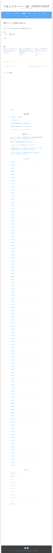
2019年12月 (12, 381)
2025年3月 (12, 205)
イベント (12, 479)
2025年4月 (12, 202)
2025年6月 (12, 199)
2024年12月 (12, 211)
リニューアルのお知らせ (15, 152)
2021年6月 (12, 341)
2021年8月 (12, 335)
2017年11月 (12, 456)
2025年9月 (12, 189)
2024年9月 (12, 220)
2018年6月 (12, 434)
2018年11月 (12, 418)
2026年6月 (12, 165)
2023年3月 (12, 276)
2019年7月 (12, 394)
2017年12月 (12, 452)
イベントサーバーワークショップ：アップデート (20, 129)
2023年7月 (12, 264)
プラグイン (12, 494)
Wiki (40, 13)
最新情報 (23, 13)
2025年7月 (12, 196)
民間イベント (13, 503)
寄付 (44, 13)
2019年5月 (12, 400)
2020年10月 (12, 366)
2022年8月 (12, 298)
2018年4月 (12, 440)
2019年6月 (12, 397)
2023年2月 (12, 279)
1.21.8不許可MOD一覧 (14, 120)
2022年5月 (12, 307)
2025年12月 (12, 180)
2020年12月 (12, 360)
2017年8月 (12, 465)
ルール (29, 13)
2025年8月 (12, 193)
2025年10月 (12, 186)
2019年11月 (12, 384)
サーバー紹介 (16, 13)
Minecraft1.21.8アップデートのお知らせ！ (18, 145)
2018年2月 (12, 446)
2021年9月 (12, 332)
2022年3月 (12, 313)
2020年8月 (12, 369)
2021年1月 (12, 357)
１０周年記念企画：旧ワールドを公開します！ (19, 148)
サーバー (13, 61)
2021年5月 (12, 344)
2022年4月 (12, 310)
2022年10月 (12, 292)
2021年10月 (12, 329)
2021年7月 (12, 338)
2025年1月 (12, 208)
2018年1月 (12, 449)
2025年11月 (12, 183)
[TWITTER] (25, 548)
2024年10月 (12, 217)
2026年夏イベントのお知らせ (16, 117)
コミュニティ (13, 485)
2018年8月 (12, 428)
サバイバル (12, 488)
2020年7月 (12, 372)
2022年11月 (12, 288)
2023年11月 (12, 251)
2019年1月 (12, 412)
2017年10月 (12, 459)
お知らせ (9, 61)
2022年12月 (12, 285)
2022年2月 (12, 316)
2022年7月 (12, 301)
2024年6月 (12, 230)
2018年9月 (12, 425)
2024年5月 (12, 233)
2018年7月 (12, 431)
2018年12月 (12, 415)
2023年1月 (12, 282)
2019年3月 (12, 406)
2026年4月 (12, 171)
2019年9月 (12, 391)
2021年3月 (12, 350)
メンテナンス (13, 497)
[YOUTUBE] (28, 548)
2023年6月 (12, 267)
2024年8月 (12, 223)
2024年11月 (12, 214)
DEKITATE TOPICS (13, 473)
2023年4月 (12, 273)
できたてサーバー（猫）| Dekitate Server (26, 6)
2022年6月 (12, 304)
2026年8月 (12, 162)
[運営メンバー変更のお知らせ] (11, 51)
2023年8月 (12, 261)
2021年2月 (12, 353)
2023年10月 (12, 254)
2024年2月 (12, 242)
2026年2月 (12, 174)
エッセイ (12, 482)
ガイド (34, 13)
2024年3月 (12, 239)
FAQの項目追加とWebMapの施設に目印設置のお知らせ (38, 66)
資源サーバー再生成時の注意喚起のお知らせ (19, 141)
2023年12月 (12, 248)
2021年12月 (12, 322)
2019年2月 (12, 409)
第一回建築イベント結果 (9, 66)
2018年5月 (12, 437)
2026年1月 (12, 177)
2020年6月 (12, 375)
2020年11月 (12, 363)
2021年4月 (12, 347)
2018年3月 (12, 443)
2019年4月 (12, 403)
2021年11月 (12, 326)
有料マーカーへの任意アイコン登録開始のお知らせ (20, 137)
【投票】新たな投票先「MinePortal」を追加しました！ (21, 126)
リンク (26, 16)
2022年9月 (12, 295)
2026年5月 (12, 168)
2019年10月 (12, 388)
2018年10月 (12, 422)
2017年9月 (12, 462)
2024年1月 (12, 245)
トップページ (8, 13)
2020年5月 (12, 378)
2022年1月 (12, 319)
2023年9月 (12, 258)
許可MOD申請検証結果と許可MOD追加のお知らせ (20, 123)
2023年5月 (12, 270)
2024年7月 (12, 227)
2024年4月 (12, 236)
